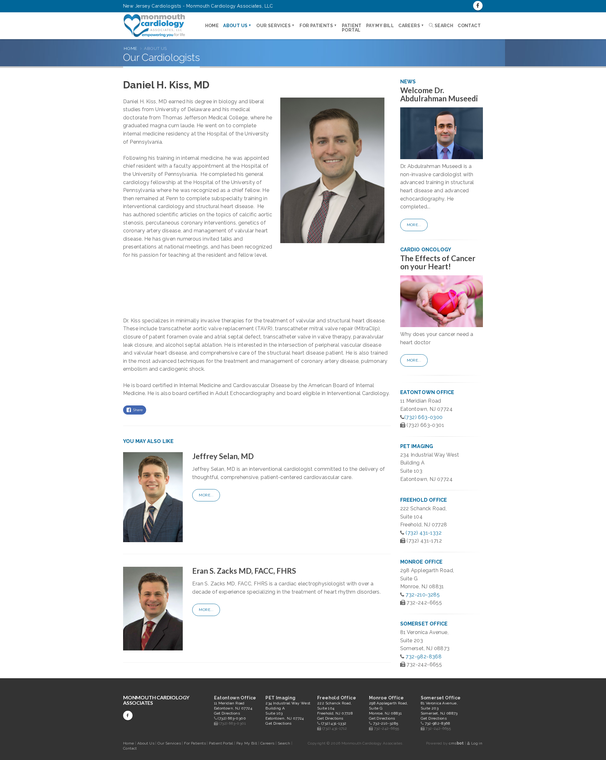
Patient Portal (352, 28)
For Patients (316, 25)
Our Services (273, 25)
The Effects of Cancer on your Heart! (438, 262)
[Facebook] (478, 5)
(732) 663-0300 (423, 417)
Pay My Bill (380, 25)
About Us (235, 25)
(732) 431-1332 (424, 533)
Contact (469, 25)
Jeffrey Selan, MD (223, 456)
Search (443, 25)
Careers (409, 25)
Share (137, 410)
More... (206, 495)
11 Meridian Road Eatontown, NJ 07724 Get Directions (233, 708)
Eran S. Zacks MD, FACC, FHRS (244, 570)
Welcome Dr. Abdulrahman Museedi (439, 94)
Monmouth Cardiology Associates (156, 700)
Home (212, 25)
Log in (476, 743)
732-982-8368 (424, 657)
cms (456, 743)
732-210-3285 (423, 595)
